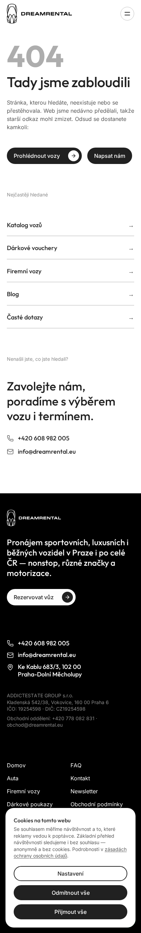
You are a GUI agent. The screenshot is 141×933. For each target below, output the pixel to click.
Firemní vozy (70, 271)
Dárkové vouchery (70, 248)
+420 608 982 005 (43, 438)
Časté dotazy (70, 317)
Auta (12, 778)
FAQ (75, 765)
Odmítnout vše (71, 892)
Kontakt (80, 778)
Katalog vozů (70, 225)
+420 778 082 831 (74, 718)
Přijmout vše (70, 911)
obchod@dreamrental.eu (35, 725)
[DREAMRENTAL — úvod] (41, 14)
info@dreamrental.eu (47, 451)
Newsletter (84, 791)
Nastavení (70, 873)
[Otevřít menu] (127, 13)
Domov (16, 765)
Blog (70, 294)
